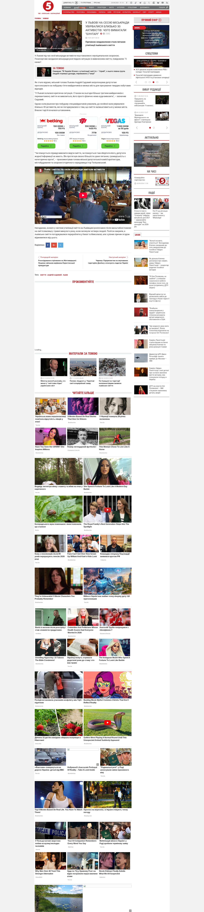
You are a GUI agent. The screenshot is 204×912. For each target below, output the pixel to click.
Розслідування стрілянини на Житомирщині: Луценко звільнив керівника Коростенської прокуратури (57, 263)
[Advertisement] (83, 132)
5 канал (78, 49)
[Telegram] (140, 3)
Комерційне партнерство (139, 179)
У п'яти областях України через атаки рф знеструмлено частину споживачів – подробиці (152, 71)
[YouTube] (162, 3)
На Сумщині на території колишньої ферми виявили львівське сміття (110, 383)
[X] (149, 3)
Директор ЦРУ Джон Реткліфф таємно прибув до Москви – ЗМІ (157, 357)
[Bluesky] (158, 3)
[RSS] (167, 3)
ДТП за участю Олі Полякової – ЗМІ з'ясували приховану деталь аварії (158, 389)
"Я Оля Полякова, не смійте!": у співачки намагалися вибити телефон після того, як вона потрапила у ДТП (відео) (158, 282)
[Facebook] (126, 3)
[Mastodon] (153, 3)
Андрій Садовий (54, 275)
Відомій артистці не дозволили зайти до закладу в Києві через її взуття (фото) (159, 297)
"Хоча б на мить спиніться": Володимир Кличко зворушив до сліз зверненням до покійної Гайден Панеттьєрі (159, 246)
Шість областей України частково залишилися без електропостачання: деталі (151, 77)
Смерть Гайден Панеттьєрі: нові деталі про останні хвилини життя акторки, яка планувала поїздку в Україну (159, 374)
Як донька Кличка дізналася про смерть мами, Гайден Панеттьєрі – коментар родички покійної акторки (159, 264)
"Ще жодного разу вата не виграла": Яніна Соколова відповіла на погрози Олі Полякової (159, 329)
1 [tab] (146, 82)
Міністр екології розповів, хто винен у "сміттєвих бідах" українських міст (53, 383)
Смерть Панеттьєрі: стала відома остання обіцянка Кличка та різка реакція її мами (158, 343)
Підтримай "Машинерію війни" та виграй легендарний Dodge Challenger (143, 102)
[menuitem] (67, 7)
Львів (107, 33)
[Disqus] (83, 318)
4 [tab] (157, 82)
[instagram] (131, 3)
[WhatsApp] (144, 3)
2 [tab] (150, 82)
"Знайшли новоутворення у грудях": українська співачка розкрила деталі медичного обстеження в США (157, 314)
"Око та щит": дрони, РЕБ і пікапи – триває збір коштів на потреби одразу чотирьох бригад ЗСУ (144, 119)
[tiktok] (135, 3)
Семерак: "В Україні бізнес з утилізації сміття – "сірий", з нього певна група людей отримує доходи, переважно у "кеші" (89, 72)
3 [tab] (153, 82)
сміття (43, 275)
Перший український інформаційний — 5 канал (48, 8)
